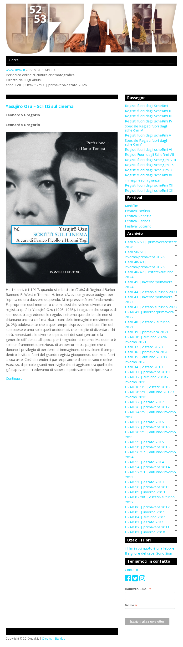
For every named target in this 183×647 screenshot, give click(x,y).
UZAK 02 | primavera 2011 (147, 527)
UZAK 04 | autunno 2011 (145, 517)
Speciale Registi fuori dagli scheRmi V (146, 142)
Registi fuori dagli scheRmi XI (148, 174)
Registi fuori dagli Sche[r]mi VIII (150, 159)
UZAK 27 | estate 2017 (144, 401)
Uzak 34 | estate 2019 (144, 366)
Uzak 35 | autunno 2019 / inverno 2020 (146, 359)
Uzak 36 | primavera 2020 (146, 351)
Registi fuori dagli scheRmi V (148, 135)
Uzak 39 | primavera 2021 (146, 331)
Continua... (14, 378)
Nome (131, 605)
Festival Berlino (137, 210)
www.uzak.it (15, 69)
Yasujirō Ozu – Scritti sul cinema (40, 106)
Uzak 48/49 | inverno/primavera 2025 (145, 264)
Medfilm (131, 205)
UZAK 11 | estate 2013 (144, 482)
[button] (151, 206)
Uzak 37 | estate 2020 (144, 346)
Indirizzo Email (138, 589)
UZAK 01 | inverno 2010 (145, 532)
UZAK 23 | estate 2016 (144, 422)
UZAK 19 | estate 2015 (144, 442)
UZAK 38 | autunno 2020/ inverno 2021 (146, 339)
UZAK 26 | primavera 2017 (147, 406)
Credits (47, 639)
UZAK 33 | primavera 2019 (147, 371)
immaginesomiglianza (142, 180)
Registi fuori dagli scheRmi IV (148, 121)
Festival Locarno (138, 226)
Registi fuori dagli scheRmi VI (148, 149)
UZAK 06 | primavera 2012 (147, 507)
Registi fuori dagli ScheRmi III (149, 115)
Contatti (131, 569)
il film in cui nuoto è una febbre (149, 548)
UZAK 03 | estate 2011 (144, 522)
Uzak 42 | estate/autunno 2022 (151, 306)
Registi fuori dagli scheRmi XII (149, 185)
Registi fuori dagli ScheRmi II (148, 110)
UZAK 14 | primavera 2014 (147, 467)
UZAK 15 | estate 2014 (144, 462)
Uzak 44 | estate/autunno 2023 (151, 291)
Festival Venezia (138, 215)
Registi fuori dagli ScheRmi (146, 105)
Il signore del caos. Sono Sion (148, 553)
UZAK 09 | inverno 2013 (145, 492)
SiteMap (60, 639)
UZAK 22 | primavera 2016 (147, 427)
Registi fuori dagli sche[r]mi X (149, 169)
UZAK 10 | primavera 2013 (147, 487)
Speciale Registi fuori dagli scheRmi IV (146, 128)
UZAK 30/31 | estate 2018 (147, 386)
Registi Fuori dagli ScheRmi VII (149, 154)
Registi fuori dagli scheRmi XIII (150, 190)
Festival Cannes (137, 220)
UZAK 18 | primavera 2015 (147, 447)
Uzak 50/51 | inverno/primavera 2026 (145, 254)
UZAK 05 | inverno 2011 (145, 512)
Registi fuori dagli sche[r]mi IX (149, 164)
